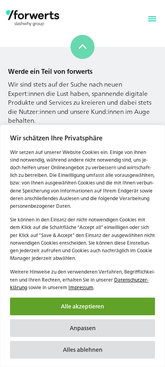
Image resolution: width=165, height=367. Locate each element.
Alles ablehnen (83, 350)
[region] (82, 246)
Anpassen (83, 328)
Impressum (80, 287)
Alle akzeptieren (82, 306)
